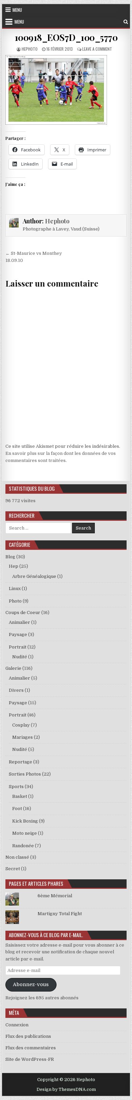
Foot (17, 808)
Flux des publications (28, 1036)
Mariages (22, 737)
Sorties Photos (25, 774)
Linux (15, 588)
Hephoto (30, 49)
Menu (17, 9)
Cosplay (21, 725)
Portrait (17, 647)
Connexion (16, 1024)
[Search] (126, 22)
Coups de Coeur (22, 612)
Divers (16, 690)
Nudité (19, 656)
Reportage (20, 761)
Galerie (13, 668)
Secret (12, 868)
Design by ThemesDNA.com (66, 1089)
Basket (19, 796)
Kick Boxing (25, 821)
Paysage (18, 634)
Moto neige (24, 833)
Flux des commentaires (30, 1047)
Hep (13, 566)
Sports (16, 786)
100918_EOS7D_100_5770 (66, 37)
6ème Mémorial (55, 895)
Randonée (23, 845)
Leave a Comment (97, 49)
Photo (15, 601)
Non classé (17, 857)
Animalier (19, 622)
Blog (10, 556)
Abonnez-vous (31, 984)
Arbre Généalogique (34, 576)
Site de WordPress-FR (29, 1059)
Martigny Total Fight (60, 913)
